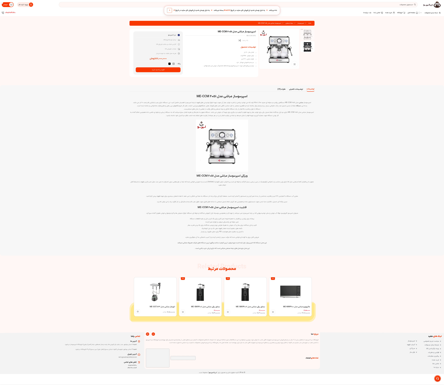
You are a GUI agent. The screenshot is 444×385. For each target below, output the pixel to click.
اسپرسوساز (300, 23)
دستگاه (298, 106)
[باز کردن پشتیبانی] (437, 378)
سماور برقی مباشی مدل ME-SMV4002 (250, 307)
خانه (309, 23)
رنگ (179, 64)
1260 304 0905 (10, 13)
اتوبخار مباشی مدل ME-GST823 (162, 307)
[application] (222, 225)
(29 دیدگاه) (245, 40)
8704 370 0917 (132, 368)
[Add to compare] (240, 40)
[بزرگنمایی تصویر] (295, 64)
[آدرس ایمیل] (139, 354)
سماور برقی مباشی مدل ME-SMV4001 (205, 307)
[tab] (310, 89)
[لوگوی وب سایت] (432, 4)
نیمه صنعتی (289, 23)
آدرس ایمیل (132, 354)
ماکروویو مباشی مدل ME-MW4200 (296, 307)
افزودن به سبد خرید (158, 70)
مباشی (301, 102)
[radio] (173, 64)
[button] (273, 312)
